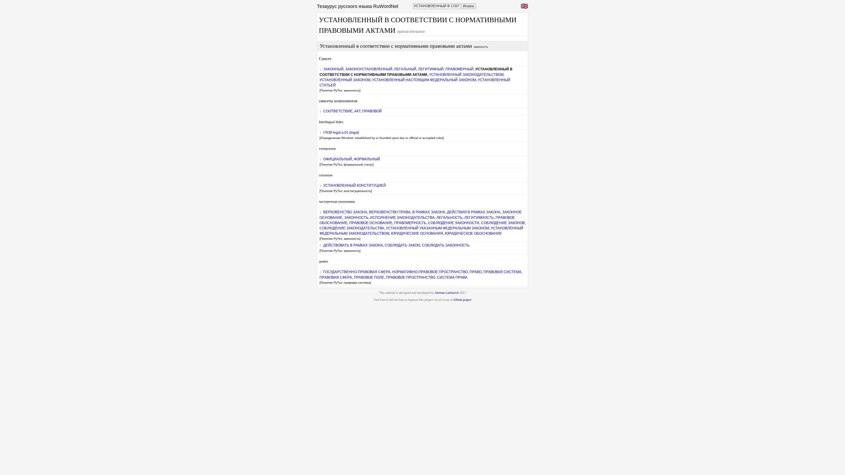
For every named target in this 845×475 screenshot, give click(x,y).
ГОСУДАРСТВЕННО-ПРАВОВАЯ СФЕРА (356, 272)
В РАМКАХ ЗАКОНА (428, 212)
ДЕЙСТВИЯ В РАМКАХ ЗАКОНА (473, 212)
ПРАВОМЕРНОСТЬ (410, 223)
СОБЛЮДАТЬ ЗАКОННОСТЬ (446, 245)
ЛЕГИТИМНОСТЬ (479, 217)
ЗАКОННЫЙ (333, 69)
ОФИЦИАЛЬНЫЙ (337, 159)
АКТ (357, 111)
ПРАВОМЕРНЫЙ (459, 69)
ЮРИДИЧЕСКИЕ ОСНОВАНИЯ (417, 233)
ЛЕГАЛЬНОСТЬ (449, 217)
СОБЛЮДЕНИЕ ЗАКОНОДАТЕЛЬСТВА (352, 228)
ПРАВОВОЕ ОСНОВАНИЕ (370, 223)
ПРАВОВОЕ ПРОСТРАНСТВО (410, 277)
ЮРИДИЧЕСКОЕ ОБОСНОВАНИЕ (473, 233)
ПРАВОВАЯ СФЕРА (336, 277)
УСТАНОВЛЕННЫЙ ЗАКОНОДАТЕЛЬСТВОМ (466, 75)
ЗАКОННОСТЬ (356, 217)
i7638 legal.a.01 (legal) (341, 132)
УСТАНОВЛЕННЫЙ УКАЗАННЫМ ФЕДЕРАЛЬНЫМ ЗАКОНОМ (437, 228)
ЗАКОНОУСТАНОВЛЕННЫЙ (368, 69)
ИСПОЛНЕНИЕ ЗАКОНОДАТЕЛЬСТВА (402, 217)
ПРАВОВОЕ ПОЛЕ (369, 277)
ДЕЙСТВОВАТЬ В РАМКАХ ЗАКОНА (353, 245)
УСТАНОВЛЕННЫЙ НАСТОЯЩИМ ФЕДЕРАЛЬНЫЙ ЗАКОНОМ (424, 80)
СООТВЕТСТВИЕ (338, 111)
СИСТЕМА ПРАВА (452, 277)
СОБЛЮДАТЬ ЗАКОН (402, 245)
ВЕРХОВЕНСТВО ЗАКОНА (345, 212)
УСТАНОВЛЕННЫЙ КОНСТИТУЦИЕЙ (354, 185)
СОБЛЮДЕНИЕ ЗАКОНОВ (503, 223)
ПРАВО (476, 272)
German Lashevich (447, 292)
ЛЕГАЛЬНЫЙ (405, 69)
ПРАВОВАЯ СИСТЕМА (502, 272)
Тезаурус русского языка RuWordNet (357, 6)
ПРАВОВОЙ (372, 111)
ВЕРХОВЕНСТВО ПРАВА (390, 212)
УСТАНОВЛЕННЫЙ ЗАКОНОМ (345, 80)
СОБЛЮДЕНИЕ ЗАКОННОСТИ (453, 223)
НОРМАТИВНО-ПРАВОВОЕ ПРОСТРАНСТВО (430, 272)
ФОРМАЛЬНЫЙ (367, 159)
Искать (468, 6)
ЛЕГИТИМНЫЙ (431, 69)
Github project (462, 299)
